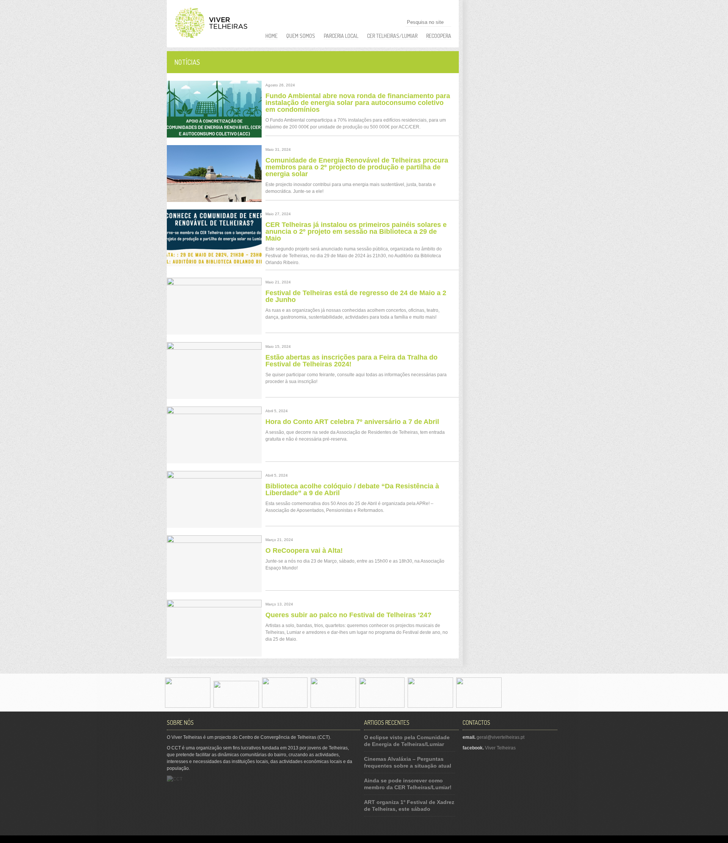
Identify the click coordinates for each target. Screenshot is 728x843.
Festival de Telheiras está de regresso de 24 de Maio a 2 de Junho (355, 296)
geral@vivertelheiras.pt (500, 737)
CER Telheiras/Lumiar (392, 36)
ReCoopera (438, 36)
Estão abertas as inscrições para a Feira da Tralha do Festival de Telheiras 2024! (351, 360)
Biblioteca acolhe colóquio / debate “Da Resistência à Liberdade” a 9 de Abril (352, 489)
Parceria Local (341, 36)
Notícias (187, 62)
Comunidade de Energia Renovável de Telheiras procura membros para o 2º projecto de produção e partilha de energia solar (356, 167)
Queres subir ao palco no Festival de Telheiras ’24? (348, 615)
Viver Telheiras (500, 748)
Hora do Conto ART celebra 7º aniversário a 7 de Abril (352, 421)
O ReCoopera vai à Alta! (304, 550)
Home (271, 36)
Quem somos (300, 36)
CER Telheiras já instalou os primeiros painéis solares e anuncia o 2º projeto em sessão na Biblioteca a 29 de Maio (356, 231)
